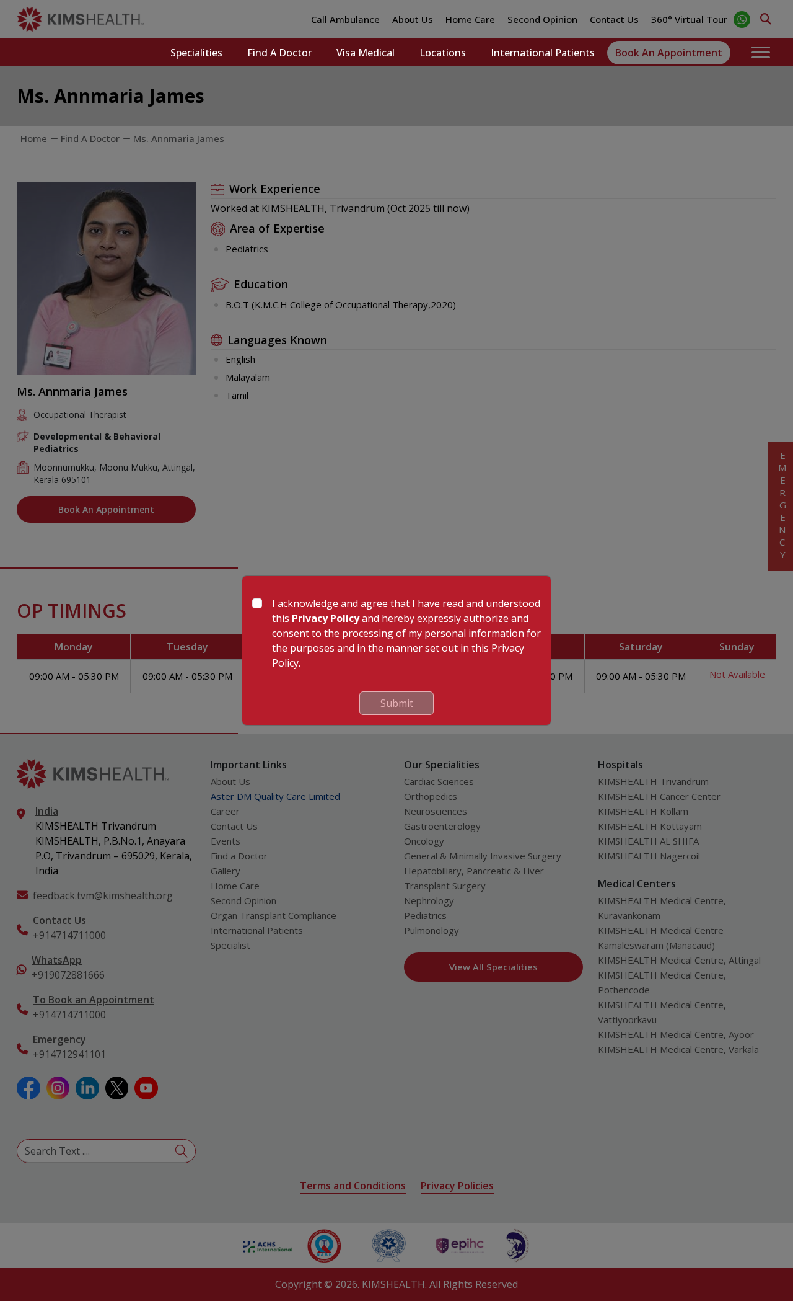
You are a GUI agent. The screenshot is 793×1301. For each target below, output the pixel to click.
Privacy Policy (325, 618)
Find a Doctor (279, 53)
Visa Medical (365, 53)
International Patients (543, 53)
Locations (442, 53)
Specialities (196, 53)
